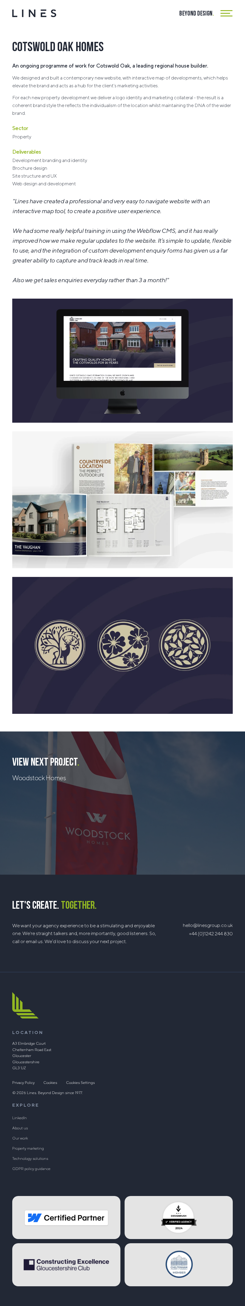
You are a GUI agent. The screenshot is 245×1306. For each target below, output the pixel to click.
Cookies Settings (80, 1082)
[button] (226, 13)
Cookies (50, 1082)
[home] (34, 13)
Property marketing (28, 1148)
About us (20, 1128)
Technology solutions (30, 1158)
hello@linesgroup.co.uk (208, 925)
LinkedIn (19, 1118)
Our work (20, 1138)
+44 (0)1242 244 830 (211, 934)
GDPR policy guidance (31, 1168)
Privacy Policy (23, 1082)
